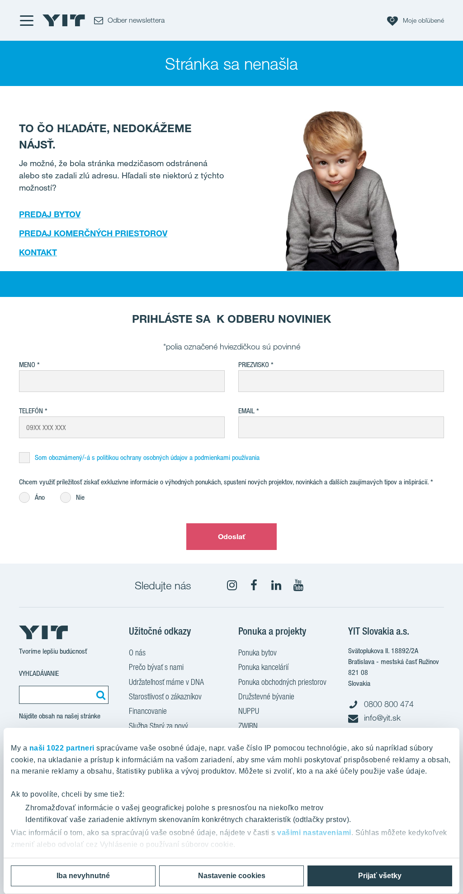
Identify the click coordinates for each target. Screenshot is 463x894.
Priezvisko (253, 364)
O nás (137, 652)
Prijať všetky (380, 876)
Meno (27, 364)
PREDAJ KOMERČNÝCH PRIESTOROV (93, 233)
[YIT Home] (64, 20)
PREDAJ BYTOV (49, 214)
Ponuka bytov (257, 652)
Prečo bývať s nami (156, 667)
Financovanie (148, 711)
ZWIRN (248, 726)
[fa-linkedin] (276, 585)
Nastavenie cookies (231, 876)
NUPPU (248, 711)
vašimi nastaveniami (314, 833)
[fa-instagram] (232, 585)
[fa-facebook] (254, 585)
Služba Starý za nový (158, 726)
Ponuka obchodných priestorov (282, 682)
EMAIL (246, 410)
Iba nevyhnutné (83, 876)
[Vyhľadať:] (99, 694)
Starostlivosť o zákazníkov (165, 696)
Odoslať (232, 536)
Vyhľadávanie (39, 673)
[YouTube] (298, 585)
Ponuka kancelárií (263, 667)
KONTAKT (38, 252)
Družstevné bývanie (266, 696)
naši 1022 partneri (61, 748)
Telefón (31, 410)
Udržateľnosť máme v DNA (166, 682)
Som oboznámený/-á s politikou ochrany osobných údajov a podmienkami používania (147, 457)
